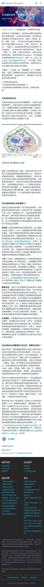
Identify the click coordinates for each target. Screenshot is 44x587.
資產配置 (27, 468)
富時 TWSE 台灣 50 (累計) (33, 523)
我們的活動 (6, 468)
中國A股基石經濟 (30, 481)
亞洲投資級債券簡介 (9, 508)
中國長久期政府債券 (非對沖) (33, 499)
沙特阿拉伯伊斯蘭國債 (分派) (33, 532)
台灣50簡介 (6, 511)
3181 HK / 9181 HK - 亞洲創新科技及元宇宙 (17, 453)
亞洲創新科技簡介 (8, 490)
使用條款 (24, 577)
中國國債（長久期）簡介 (10, 498)
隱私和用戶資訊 (13, 577)
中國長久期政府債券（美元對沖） (32, 504)
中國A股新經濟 (29, 484)
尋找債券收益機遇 (8, 506)
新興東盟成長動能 (8, 492)
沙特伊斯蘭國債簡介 (9, 514)
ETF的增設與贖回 (30, 471)
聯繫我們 (5, 471)
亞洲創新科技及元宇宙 (32, 490)
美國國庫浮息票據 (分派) (32, 510)
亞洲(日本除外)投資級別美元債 (33, 527)
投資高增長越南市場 (9, 495)
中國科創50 (28, 487)
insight (11, 29)
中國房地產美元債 (30, 508)
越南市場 (27, 495)
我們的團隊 (6, 466)
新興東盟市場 (28, 492)
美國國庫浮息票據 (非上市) (32, 517)
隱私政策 (33, 577)
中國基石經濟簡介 (8, 481)
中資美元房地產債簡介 (10, 503)
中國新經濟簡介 (7, 484)
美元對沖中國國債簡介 (10, 500)
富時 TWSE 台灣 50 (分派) (33, 521)
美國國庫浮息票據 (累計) (32, 513)
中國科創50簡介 (7, 487)
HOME (4, 29)
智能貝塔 (27, 466)
